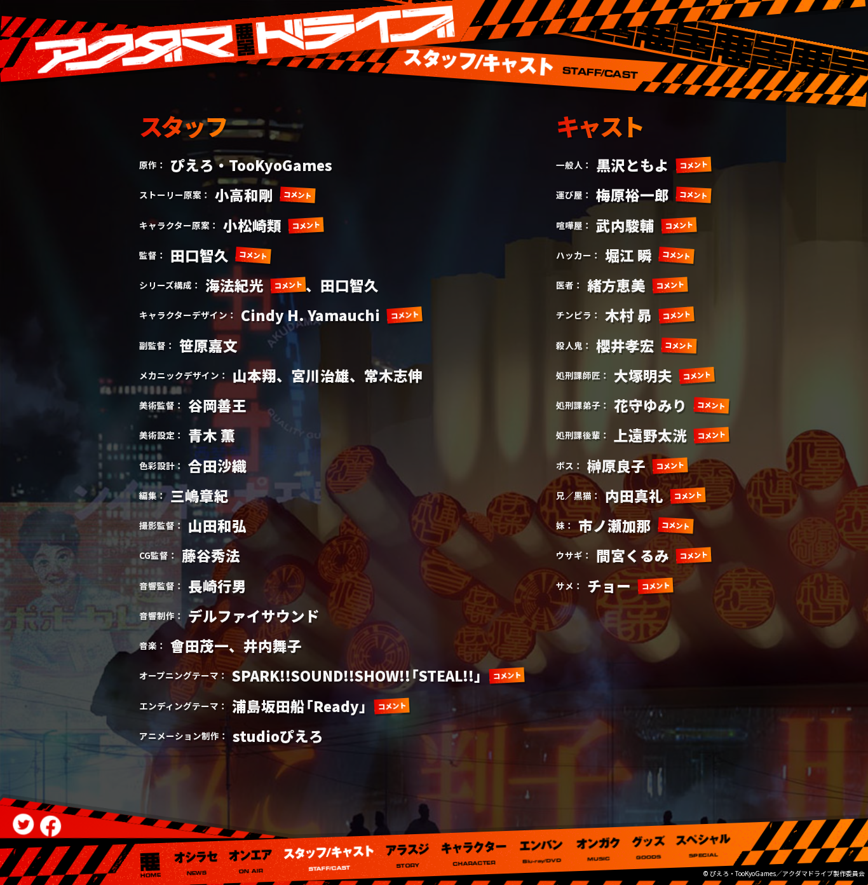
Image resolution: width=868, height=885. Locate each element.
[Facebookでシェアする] (50, 826)
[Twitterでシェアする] (23, 824)
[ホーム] (150, 865)
